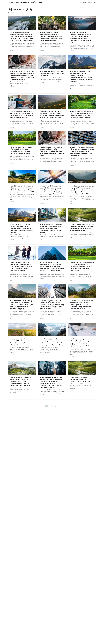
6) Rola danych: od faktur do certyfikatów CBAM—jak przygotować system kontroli (80, 379)
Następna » (55, 406)
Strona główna (92, 2)
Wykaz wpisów (82, 2)
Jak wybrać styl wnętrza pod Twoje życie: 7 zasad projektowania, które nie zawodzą (52, 73)
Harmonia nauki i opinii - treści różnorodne (25, 2)
